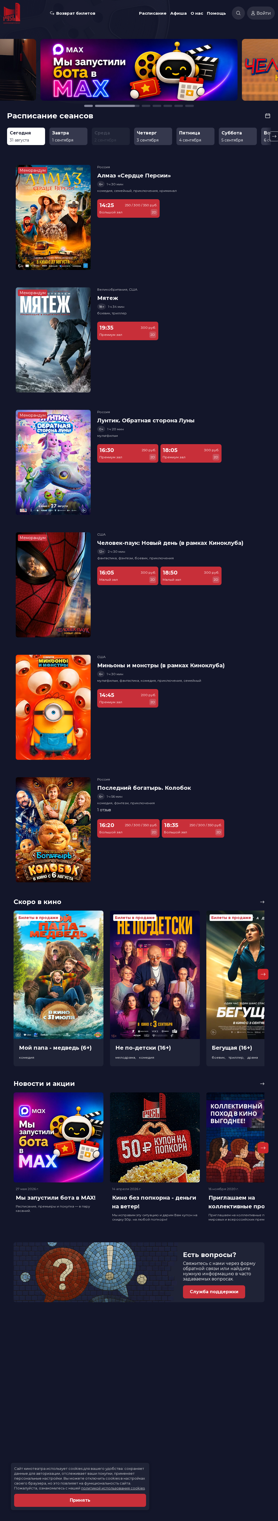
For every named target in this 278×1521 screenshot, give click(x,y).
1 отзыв (104, 809)
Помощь (216, 13)
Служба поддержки (214, 1291)
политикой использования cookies (113, 1488)
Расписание (152, 13)
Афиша (178, 13)
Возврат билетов (75, 13)
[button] (41, 72)
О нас (197, 13)
